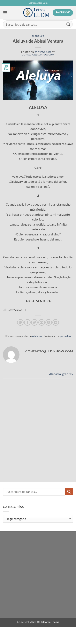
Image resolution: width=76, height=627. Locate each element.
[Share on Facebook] (27, 322)
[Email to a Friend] (41, 322)
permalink (65, 336)
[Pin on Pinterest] (48, 322)
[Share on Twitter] (34, 322)
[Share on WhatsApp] (20, 322)
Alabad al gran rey (61, 374)
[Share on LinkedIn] (55, 322)
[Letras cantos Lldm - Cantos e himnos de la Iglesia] (36, 12)
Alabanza (38, 36)
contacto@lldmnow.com (38, 54)
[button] (5, 12)
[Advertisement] (30, 419)
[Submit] (68, 24)
